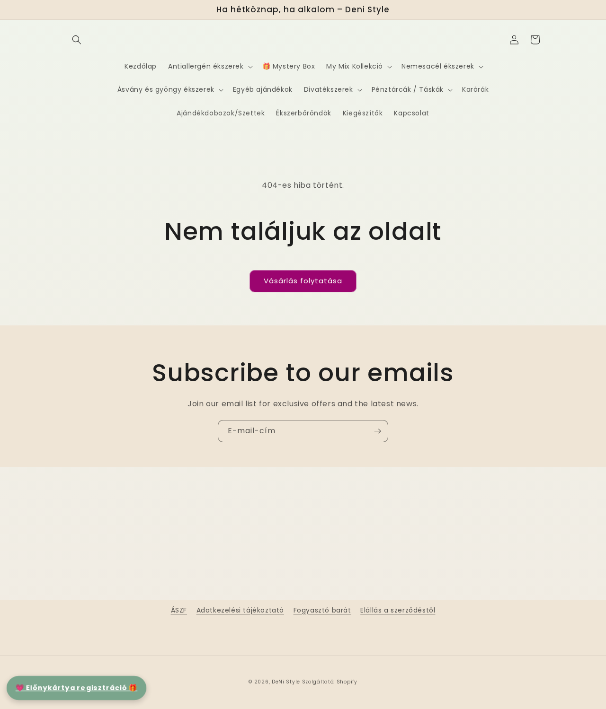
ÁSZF (179, 610)
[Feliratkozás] (377, 431)
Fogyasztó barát (322, 610)
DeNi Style (286, 681)
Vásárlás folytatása (303, 281)
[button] (76, 39)
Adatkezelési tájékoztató (240, 610)
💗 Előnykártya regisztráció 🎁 (76, 687)
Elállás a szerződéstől (397, 610)
